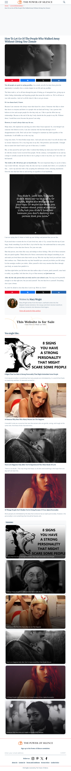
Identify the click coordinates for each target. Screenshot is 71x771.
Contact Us (22, 762)
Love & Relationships (16, 5)
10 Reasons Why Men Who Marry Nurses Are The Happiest (24, 419)
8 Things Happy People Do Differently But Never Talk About (24, 592)
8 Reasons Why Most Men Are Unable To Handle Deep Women (24, 732)
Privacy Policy (45, 762)
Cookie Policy (55, 762)
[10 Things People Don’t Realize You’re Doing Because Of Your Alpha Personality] (35, 491)
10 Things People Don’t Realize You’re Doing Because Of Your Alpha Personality (31, 510)
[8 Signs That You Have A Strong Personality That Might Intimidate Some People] (35, 355)
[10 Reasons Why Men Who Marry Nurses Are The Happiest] (35, 400)
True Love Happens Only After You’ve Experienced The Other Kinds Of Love (30, 465)
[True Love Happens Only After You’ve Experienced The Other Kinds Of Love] (35, 445)
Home (6, 5)
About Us (14, 762)
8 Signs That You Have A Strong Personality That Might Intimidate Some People (31, 374)
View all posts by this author (30, 311)
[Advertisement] (35, 23)
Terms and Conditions (33, 762)
